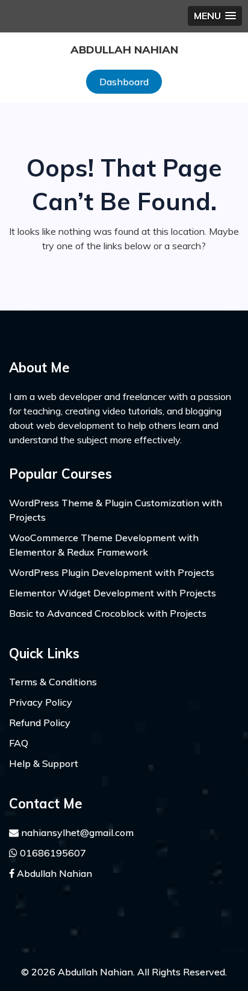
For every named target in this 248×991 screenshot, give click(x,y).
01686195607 (51, 853)
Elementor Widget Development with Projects (112, 593)
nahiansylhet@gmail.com (76, 832)
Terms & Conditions (53, 682)
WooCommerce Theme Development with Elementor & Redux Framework (104, 545)
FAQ (18, 743)
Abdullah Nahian (124, 49)
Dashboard (124, 82)
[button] (215, 16)
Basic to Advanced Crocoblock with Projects (107, 613)
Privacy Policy (40, 702)
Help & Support (43, 763)
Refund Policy (39, 723)
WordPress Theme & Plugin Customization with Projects (115, 510)
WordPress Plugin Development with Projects (111, 572)
